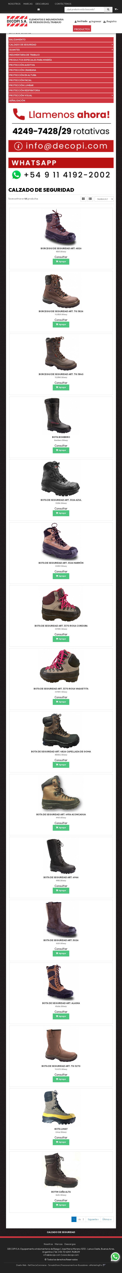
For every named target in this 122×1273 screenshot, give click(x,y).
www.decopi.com (70, 1254)
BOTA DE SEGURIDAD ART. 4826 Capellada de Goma (61, 751)
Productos (82, 29)
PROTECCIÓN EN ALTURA (22, 75)
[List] (90, 199)
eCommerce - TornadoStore (48, 1265)
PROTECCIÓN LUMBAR (21, 85)
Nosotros (14, 3)
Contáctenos (63, 3)
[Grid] (83, 199)
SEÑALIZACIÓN (17, 100)
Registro (111, 21)
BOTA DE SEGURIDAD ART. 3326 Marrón (61, 562)
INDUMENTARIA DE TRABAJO (24, 54)
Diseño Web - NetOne (25, 1265)
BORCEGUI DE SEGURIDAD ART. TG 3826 (61, 311)
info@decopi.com (52, 1254)
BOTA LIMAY (61, 1129)
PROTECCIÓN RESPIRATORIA (24, 90)
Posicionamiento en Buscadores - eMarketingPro (81, 1265)
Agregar (62, 261)
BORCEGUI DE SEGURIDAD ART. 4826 (61, 248)
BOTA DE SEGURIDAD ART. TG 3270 (61, 1066)
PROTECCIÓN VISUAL (20, 95)
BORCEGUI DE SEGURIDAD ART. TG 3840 (61, 374)
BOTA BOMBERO (61, 437)
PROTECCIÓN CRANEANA (22, 70)
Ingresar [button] (96, 21)
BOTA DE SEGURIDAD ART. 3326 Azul (61, 500)
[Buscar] (108, 10)
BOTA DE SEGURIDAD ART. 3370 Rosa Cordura (61, 625)
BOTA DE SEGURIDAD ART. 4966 (61, 877)
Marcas (28, 3)
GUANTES (14, 49)
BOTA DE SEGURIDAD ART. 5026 (61, 940)
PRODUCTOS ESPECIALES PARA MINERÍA (30, 59)
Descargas (42, 3)
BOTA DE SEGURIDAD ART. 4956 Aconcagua (61, 814)
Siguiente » (93, 1219)
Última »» (107, 1219)
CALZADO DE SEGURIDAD (22, 44)
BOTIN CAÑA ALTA (61, 1191)
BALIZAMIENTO (17, 39)
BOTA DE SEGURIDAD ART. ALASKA (61, 1003)
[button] (38, 9)
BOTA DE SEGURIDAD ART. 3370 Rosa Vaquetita (61, 688)
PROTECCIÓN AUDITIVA (22, 65)
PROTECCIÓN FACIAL (20, 80)
